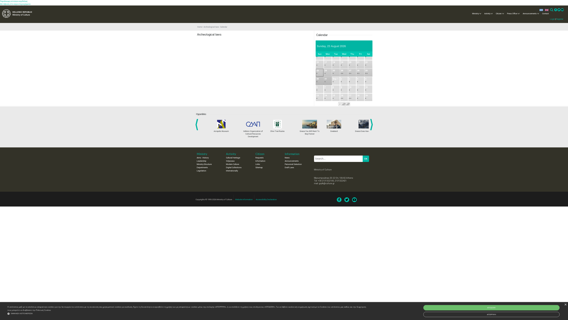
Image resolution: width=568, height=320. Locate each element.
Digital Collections (234, 167)
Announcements (530, 13)
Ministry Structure (204, 164)
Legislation (201, 171)
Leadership (201, 161)
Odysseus (230, 161)
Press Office (512, 13)
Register (559, 19)
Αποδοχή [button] (491, 308)
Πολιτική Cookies (43, 310)
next (372, 124)
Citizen (499, 13)
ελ (540, 10)
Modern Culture (232, 164)
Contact (545, 13)
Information (260, 161)
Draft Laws (289, 167)
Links (257, 164)
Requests (259, 158)
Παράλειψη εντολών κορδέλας (14, 1)
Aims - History (203, 158)
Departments (202, 167)
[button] (187, 313)
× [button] (565, 305)
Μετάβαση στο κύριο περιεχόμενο (15, 4)
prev (197, 124)
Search (551, 10)
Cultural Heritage (233, 158)
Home (199, 27)
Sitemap (259, 167)
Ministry (475, 13)
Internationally (232, 171)
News (287, 158)
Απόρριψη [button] (491, 314)
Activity (487, 13)
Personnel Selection (293, 164)
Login (552, 19)
